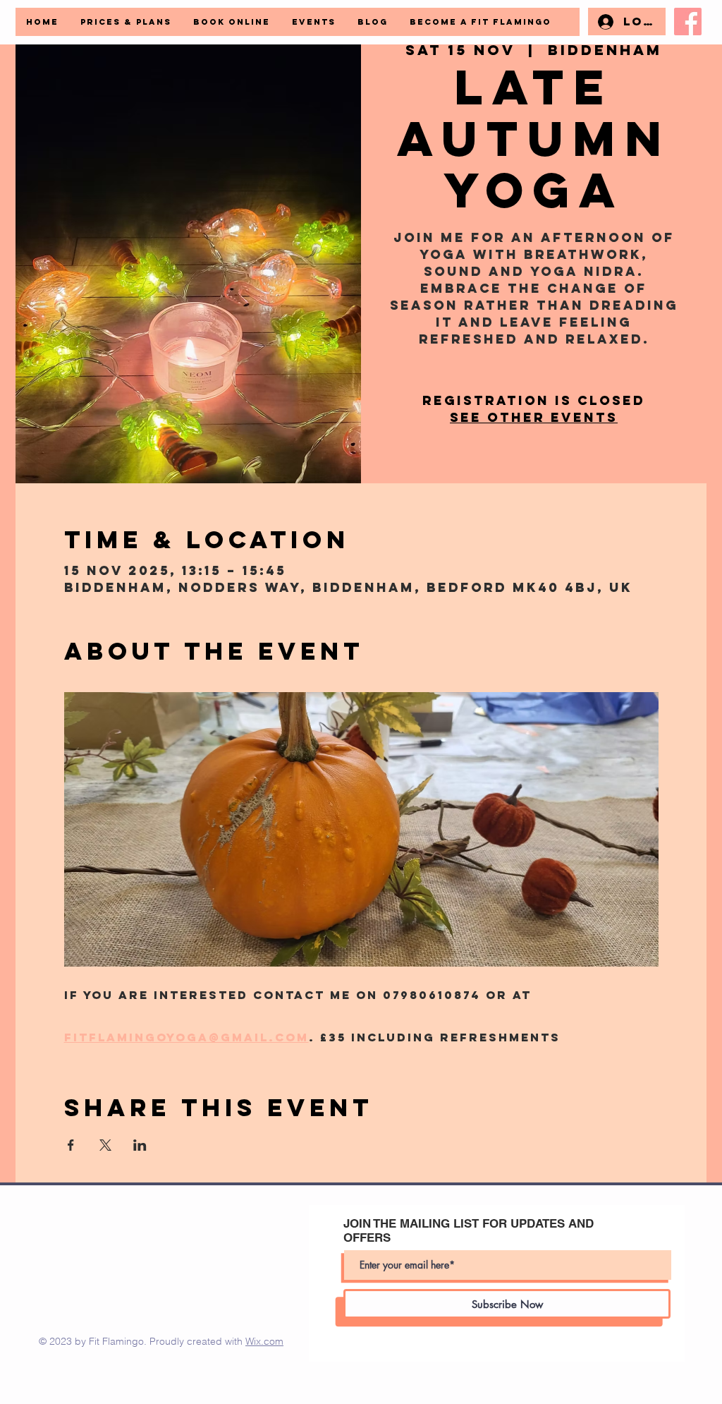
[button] (480, 22)
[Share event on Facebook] (71, 1145)
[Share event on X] (105, 1145)
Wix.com (264, 1341)
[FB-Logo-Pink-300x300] (688, 21)
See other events (534, 417)
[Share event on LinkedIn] (140, 1145)
